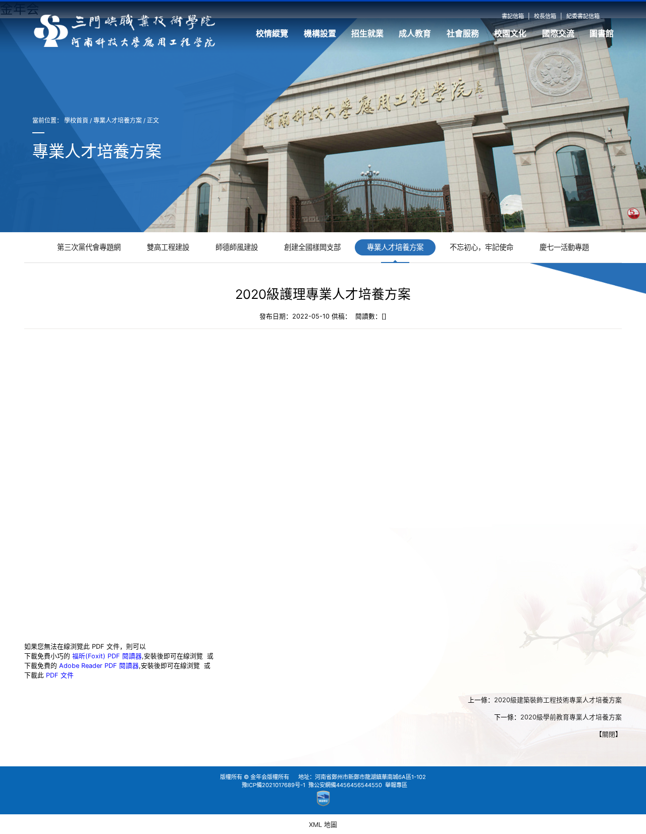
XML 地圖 (323, 824)
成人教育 (415, 33)
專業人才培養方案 (117, 120)
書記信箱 (513, 16)
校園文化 (510, 33)
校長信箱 (545, 16)
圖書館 (601, 33)
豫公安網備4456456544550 (345, 785)
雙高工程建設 (168, 247)
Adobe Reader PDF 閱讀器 (99, 665)
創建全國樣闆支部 (312, 247)
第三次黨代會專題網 (89, 247)
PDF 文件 (60, 675)
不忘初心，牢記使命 (481, 247)
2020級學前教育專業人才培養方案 (571, 716)
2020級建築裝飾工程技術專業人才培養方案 (558, 699)
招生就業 (367, 33)
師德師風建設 (237, 247)
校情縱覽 (272, 33)
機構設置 (320, 33)
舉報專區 (396, 785)
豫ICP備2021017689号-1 (273, 785)
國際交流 (558, 33)
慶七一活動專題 (564, 247)
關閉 (608, 734)
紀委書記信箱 (583, 16)
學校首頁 (76, 120)
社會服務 (463, 33)
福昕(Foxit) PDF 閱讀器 (107, 655)
